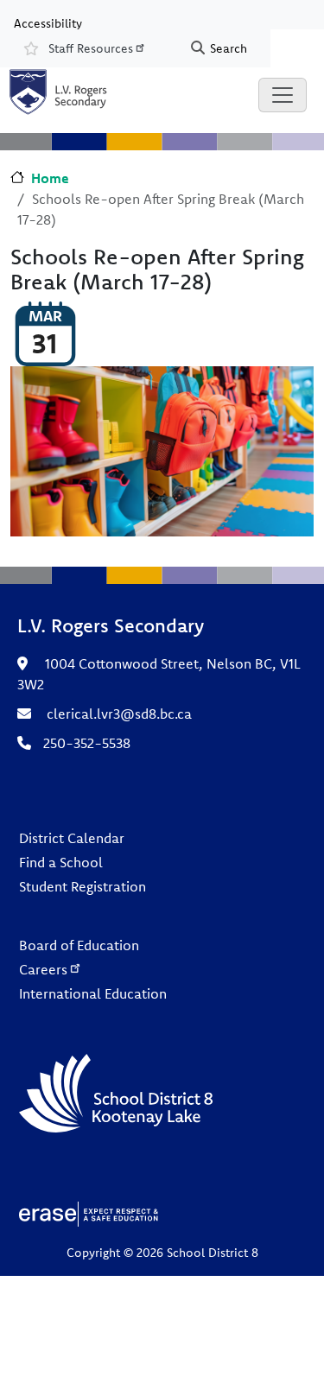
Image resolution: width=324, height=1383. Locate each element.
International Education (93, 993)
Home (50, 178)
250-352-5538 (86, 743)
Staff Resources (90, 48)
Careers (43, 969)
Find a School (61, 862)
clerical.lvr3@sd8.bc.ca (119, 713)
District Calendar (71, 838)
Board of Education (79, 945)
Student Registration (82, 886)
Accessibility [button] (48, 22)
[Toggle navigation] (282, 95)
